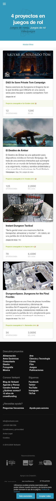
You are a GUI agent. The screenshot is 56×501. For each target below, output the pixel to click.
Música (6, 370)
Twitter (32, 384)
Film (31, 364)
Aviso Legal (7, 433)
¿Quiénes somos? (12, 390)
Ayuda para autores (39, 407)
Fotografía (8, 367)
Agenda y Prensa (11, 384)
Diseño (6, 364)
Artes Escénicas (11, 358)
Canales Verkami (11, 387)
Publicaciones (36, 370)
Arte (31, 355)
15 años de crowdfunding (10, 395)
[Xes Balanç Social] (28, 463)
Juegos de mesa (19, 27)
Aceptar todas (45, 496)
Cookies (6, 437)
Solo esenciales (25, 496)
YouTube (33, 387)
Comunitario (9, 361)
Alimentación (9, 355)
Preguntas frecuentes (13, 407)
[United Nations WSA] (45, 463)
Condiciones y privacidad (13, 429)
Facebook (33, 381)
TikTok (32, 393)
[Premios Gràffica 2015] (11, 463)
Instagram (33, 390)
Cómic (32, 361)
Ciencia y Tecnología (39, 358)
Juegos (33, 367)
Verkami (28, 4)
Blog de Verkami (11, 381)
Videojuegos (28, 31)
